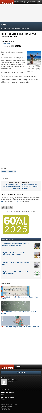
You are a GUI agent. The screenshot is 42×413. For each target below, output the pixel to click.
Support (21, 373)
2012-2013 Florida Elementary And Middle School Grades (19, 298)
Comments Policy (6, 406)
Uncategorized (12, 171)
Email (12, 46)
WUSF (3, 201)
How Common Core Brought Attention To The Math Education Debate (15, 244)
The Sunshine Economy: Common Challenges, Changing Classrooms (11, 186)
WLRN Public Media (7, 392)
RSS (11, 207)
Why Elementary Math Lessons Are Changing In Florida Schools (13, 253)
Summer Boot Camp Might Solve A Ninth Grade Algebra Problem (30, 186)
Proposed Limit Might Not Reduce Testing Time (16, 263)
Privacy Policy (5, 410)
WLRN (18, 201)
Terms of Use (5, 408)
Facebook (6, 207)
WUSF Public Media (7, 397)
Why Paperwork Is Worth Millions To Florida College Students (16, 272)
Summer (3, 171)
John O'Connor (13, 380)
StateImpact (7, 2)
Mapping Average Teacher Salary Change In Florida (20, 327)
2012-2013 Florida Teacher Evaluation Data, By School (18, 312)
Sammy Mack (7, 43)
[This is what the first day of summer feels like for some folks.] (34, 58)
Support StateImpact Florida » (16, 204)
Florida (4, 24)
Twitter (2, 207)
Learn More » (4, 204)
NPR (26, 2)
